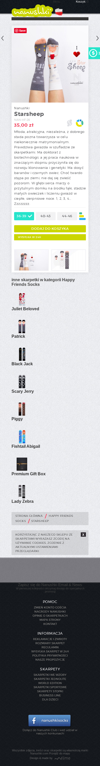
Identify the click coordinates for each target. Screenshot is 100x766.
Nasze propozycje (50, 659)
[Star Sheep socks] (31, 269)
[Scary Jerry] (22, 387)
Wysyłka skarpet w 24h (50, 651)
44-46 (67, 216)
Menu (56, 1)
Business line (50, 695)
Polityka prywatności (50, 655)
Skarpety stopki (50, 691)
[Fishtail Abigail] (22, 442)
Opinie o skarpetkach (50, 615)
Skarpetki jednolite (50, 679)
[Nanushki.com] (32, 8)
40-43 (46, 216)
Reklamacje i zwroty (50, 639)
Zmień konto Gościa (50, 607)
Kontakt (50, 624)
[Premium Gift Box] (22, 470)
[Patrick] (22, 332)
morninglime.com (62, 758)
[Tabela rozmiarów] (82, 216)
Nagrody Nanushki (50, 611)
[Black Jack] (22, 360)
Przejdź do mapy (59, 753)
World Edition (50, 683)
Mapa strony (50, 620)
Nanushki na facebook (50, 721)
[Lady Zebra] (22, 497)
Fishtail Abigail (26, 446)
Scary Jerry (23, 391)
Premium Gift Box (29, 474)
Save (22, 30)
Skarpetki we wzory (50, 675)
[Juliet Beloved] (22, 305)
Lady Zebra (23, 501)
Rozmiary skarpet (50, 643)
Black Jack (22, 364)
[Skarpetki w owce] (68, 269)
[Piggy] (22, 415)
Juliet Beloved (25, 309)
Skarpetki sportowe (50, 687)
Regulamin (50, 647)
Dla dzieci (50, 699)
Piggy (17, 419)
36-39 (21, 216)
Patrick (18, 336)
